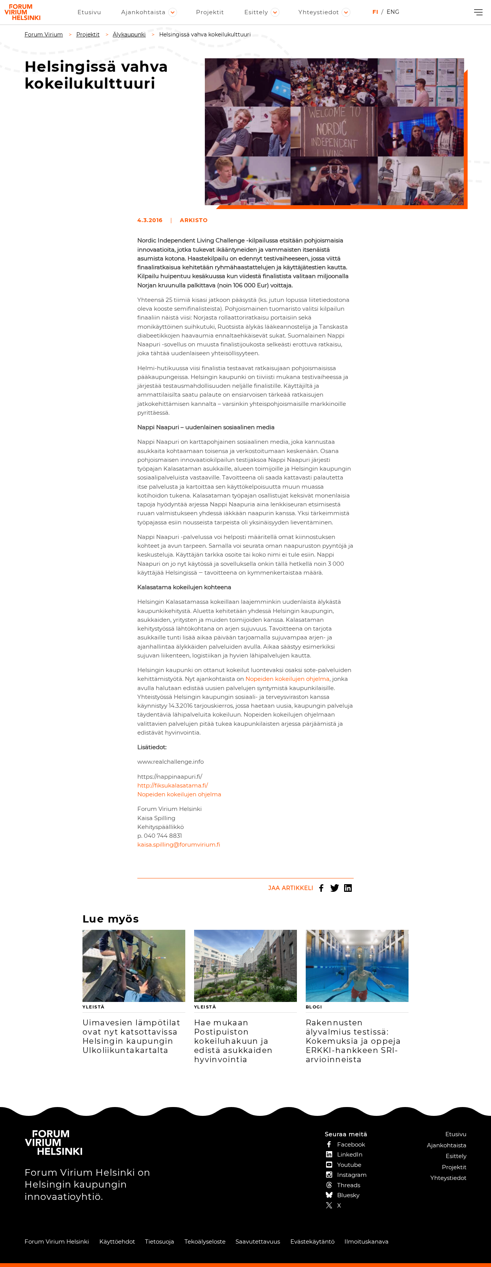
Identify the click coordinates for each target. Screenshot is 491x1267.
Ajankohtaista (143, 12)
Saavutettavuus (258, 1241)
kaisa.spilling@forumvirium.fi (178, 844)
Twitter (334, 888)
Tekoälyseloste (205, 1241)
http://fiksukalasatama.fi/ (172, 785)
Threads (348, 1185)
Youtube (349, 1164)
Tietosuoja (159, 1241)
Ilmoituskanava (366, 1241)
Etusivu (89, 12)
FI (375, 11)
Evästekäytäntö (312, 1241)
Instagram (352, 1174)
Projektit (210, 12)
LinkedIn (348, 888)
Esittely (256, 12)
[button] (477, 12)
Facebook (321, 888)
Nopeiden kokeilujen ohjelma (288, 678)
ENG (393, 11)
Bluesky (348, 1195)
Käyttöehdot (117, 1241)
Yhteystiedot (318, 12)
